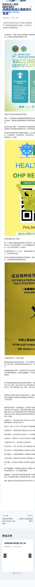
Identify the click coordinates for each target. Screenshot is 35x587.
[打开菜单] (31, 6)
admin (7, 18)
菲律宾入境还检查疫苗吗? (26, 518)
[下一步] (30, 556)
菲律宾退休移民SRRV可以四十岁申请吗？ (8, 519)
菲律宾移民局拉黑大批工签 (15, 543)
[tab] (13, 573)
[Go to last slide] (5, 556)
